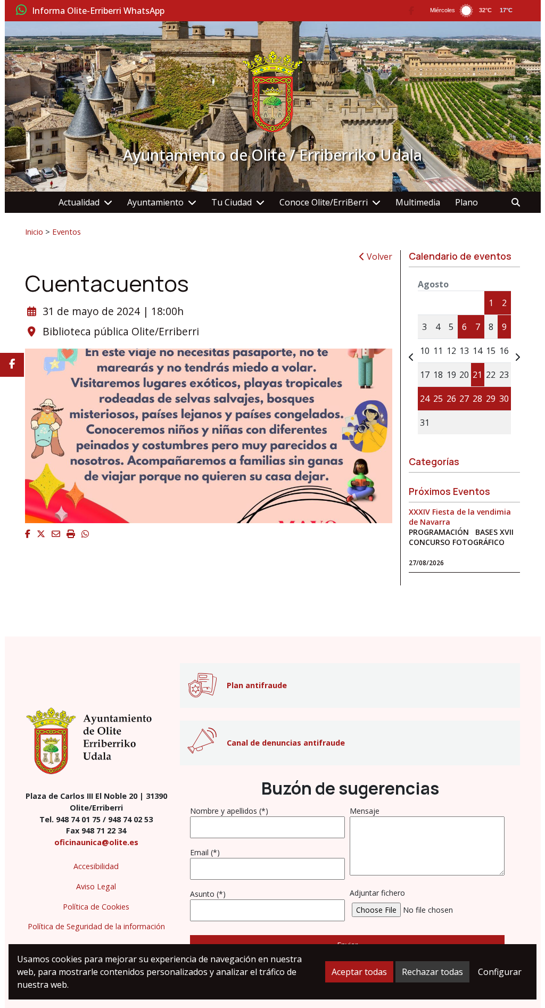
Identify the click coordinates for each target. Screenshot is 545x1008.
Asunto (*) (208, 894)
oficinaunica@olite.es (96, 842)
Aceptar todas (359, 972)
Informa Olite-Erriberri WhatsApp (98, 11)
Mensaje (364, 811)
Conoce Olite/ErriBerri (323, 202)
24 (425, 398)
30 (504, 398)
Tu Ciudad (231, 202)
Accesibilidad (96, 866)
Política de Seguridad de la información (96, 926)
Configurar (500, 972)
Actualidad (79, 202)
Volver (378, 256)
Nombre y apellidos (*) (229, 811)
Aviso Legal (96, 886)
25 (438, 398)
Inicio (34, 231)
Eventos (66, 231)
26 (451, 398)
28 (477, 398)
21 (477, 375)
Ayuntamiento (155, 202)
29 (491, 398)
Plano (466, 202)
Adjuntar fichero (377, 893)
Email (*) (205, 852)
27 (464, 398)
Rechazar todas (432, 972)
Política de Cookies (96, 907)
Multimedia (417, 202)
